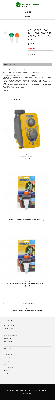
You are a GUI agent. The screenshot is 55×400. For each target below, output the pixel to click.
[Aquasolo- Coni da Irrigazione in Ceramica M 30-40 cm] (27, 256)
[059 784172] (25, 12)
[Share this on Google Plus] (10, 94)
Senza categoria (8, 367)
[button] (29, 16)
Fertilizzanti (7, 338)
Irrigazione (35, 51)
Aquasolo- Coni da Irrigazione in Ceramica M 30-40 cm (27, 283)
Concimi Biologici (8, 328)
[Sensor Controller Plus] (27, 128)
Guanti (5, 345)
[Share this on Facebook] (7, 94)
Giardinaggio (7, 341)
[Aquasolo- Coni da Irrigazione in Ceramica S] (27, 192)
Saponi (5, 361)
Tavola (5, 370)
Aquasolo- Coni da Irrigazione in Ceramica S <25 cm (27, 220)
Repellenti (6, 357)
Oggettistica (7, 354)
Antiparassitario (8, 325)
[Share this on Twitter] (4, 94)
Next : (27, 309)
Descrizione (7, 61)
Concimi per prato (9, 332)
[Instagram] (30, 12)
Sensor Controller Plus (27, 156)
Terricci (6, 374)
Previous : (27, 302)
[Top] (50, 395)
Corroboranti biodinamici (11, 335)
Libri (5, 351)
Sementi (6, 364)
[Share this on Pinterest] (13, 94)
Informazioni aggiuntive (11, 64)
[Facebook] (28, 12)
